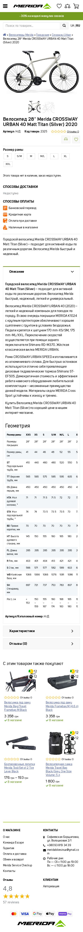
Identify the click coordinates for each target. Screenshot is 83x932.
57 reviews (11, 902)
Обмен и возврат (13, 859)
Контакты (9, 871)
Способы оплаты (18, 201)
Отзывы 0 (73, 131)
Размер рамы (13, 150)
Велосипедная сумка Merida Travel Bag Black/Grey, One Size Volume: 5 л (59, 769)
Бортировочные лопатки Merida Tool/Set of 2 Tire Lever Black (19, 767)
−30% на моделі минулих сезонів (41, 16)
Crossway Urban (61, 35)
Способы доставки (20, 187)
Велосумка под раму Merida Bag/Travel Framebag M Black (17, 706)
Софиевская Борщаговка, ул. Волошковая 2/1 (63, 838)
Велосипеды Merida (21, 35)
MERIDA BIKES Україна (4, 35)
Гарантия (8, 848)
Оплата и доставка (15, 854)
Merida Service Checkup (17, 865)
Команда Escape (13, 842)
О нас (6, 837)
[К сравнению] (65, 139)
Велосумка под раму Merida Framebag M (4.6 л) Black (62, 706)
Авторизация (51, 886)
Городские (42, 35)
